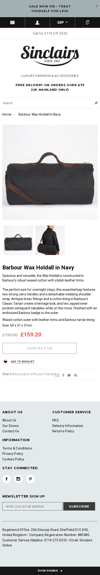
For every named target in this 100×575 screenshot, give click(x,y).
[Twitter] (69, 375)
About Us (9, 420)
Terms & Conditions (17, 448)
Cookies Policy (13, 459)
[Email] (57, 375)
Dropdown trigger (37, 22)
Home (6, 114)
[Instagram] (18, 479)
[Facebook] (6, 479)
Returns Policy (63, 431)
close (97, 6)
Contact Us (10, 431)
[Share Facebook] (63, 375)
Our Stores (10, 426)
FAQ (55, 420)
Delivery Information (67, 426)
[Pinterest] (75, 375)
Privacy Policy (12, 453)
